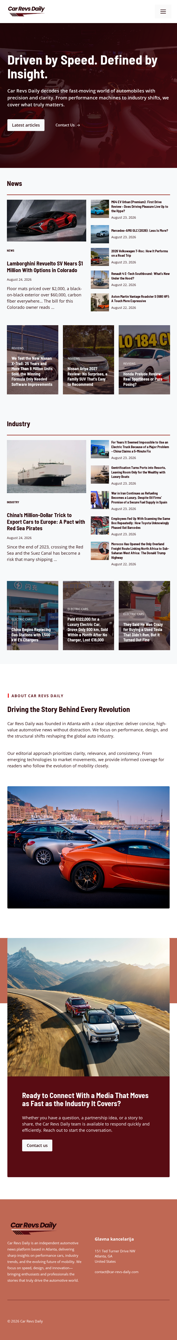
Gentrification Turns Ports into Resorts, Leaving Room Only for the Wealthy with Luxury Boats (138, 472)
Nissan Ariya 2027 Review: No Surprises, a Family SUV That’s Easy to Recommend (87, 376)
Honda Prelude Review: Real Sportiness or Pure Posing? (142, 379)
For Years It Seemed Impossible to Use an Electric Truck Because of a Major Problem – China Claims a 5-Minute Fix (140, 446)
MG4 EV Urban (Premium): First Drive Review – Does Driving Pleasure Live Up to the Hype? (139, 206)
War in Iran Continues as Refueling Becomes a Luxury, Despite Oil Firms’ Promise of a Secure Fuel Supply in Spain (139, 497)
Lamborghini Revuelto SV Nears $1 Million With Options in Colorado (45, 266)
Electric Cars (22, 619)
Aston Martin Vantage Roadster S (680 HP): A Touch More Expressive (140, 298)
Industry (13, 502)
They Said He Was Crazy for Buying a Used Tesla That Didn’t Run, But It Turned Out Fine (143, 632)
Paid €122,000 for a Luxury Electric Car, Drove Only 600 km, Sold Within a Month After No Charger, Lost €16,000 (88, 629)
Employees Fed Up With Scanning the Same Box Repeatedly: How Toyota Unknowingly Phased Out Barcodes (140, 523)
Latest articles (26, 125)
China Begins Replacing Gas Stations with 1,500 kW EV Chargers (31, 634)
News (10, 250)
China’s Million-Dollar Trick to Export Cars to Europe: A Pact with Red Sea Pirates (46, 521)
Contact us (37, 1145)
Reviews (18, 348)
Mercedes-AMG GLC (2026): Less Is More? (139, 230)
